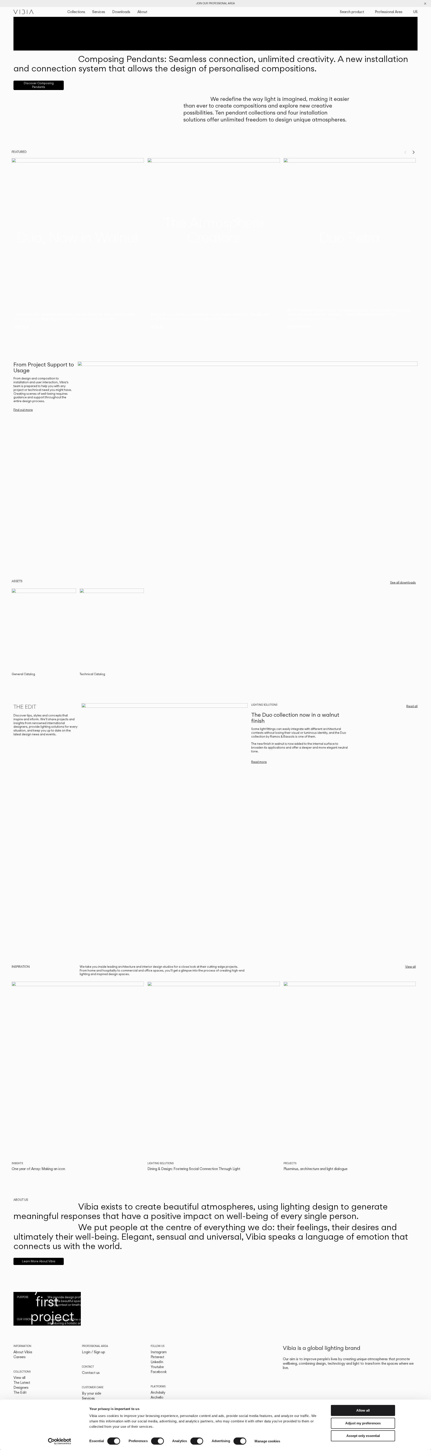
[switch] (157, 1441)
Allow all (363, 1410)
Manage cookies (267, 1441)
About (142, 12)
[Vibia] (23, 12)
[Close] (425, 3)
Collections (76, 12)
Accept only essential (363, 1436)
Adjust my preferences (363, 1423)
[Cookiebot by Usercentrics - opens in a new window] (59, 1441)
